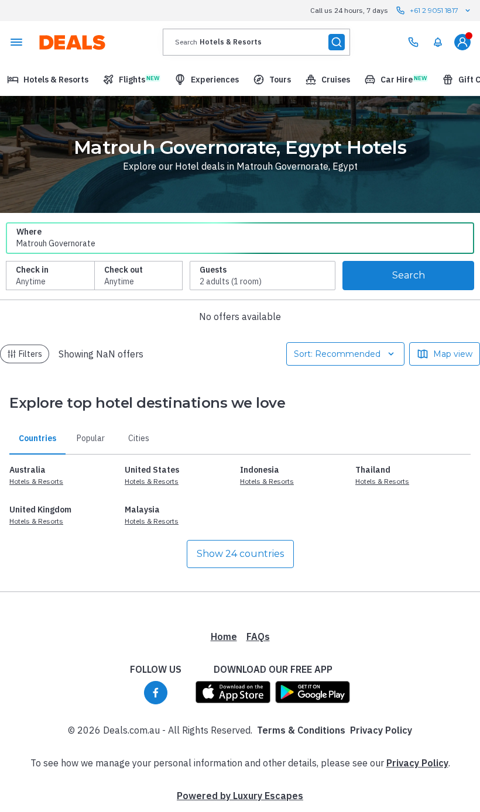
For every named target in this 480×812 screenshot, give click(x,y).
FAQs (258, 636)
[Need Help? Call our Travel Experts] (413, 42)
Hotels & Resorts (36, 481)
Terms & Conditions (301, 730)
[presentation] (256, 42)
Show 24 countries (240, 553)
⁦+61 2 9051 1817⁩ (434, 10)
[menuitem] (438, 42)
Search (408, 275)
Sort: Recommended (337, 354)
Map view (452, 354)
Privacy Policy (381, 730)
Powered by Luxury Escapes (240, 795)
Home (224, 636)
